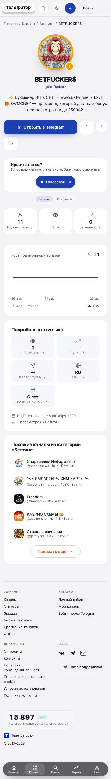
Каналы (28, 23)
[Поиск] (43, 8)
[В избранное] (11, 143)
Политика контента (20, 695)
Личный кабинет (72, 599)
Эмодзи (10, 613)
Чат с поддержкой (85, 667)
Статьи (10, 633)
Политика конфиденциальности (22, 667)
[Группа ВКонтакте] (61, 653)
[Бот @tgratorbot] (72, 653)
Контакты (12, 658)
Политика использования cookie (25, 679)
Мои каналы (69, 606)
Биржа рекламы (18, 620)
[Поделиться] (86, 127)
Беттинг (47, 23)
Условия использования (24, 688)
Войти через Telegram (77, 613)
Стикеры (11, 606)
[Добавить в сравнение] (101, 126)
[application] (55, 280)
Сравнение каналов (21, 627)
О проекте (13, 651)
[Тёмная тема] (56, 8)
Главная (11, 23)
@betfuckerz (55, 86)
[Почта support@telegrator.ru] (83, 653)
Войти (88, 8)
